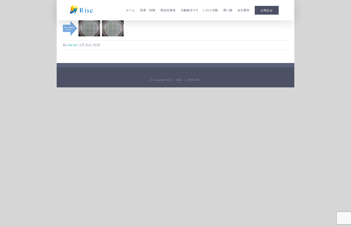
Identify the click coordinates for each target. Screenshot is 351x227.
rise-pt (71, 45)
